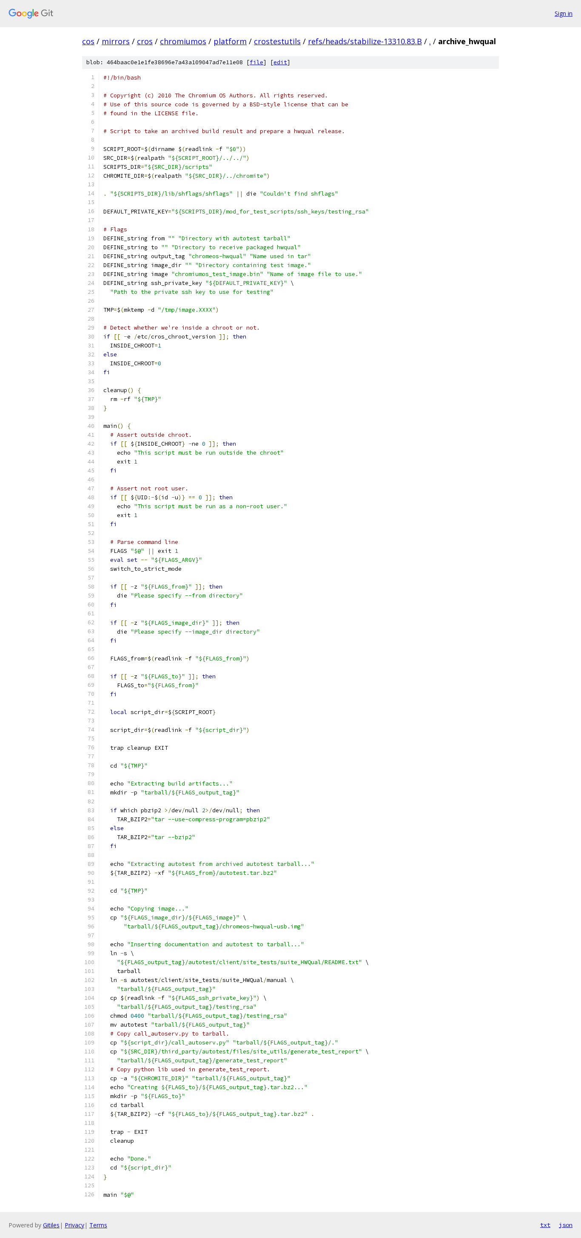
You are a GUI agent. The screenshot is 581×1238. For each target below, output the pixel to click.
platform (230, 41)
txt (545, 1225)
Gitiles (51, 1225)
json (565, 1225)
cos (88, 41)
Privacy (74, 1225)
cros (145, 41)
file (256, 62)
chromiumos (183, 41)
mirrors (116, 41)
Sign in (563, 13)
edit (280, 62)
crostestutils (277, 41)
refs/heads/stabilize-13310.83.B (365, 41)
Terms (98, 1225)
